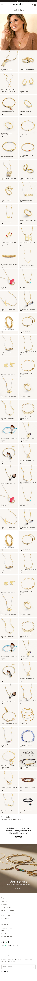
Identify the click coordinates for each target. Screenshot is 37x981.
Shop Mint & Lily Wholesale (9, 934)
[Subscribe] (33, 967)
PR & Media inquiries (7, 931)
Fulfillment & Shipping (7, 916)
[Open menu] (2, 5)
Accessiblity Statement (8, 910)
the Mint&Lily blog (6, 936)
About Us (4, 901)
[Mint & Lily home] (18, 4)
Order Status (5, 919)
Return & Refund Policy (8, 913)
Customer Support (6, 928)
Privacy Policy (5, 904)
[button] (35, 5)
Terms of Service (6, 907)
